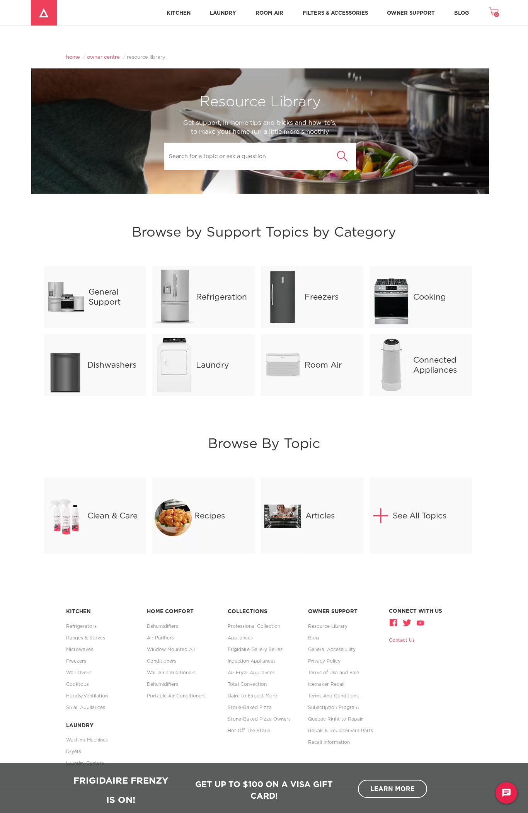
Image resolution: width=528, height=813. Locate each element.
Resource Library (327, 626)
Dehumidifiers (162, 626)
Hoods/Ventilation (87, 695)
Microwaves (79, 649)
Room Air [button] (269, 12)
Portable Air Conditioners (176, 695)
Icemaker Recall (326, 684)
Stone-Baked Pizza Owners (259, 718)
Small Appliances (85, 707)
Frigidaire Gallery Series (255, 649)
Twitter (407, 622)
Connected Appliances (435, 364)
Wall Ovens (79, 672)
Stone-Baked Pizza (250, 707)
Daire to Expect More (252, 695)
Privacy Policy (324, 660)
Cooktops (77, 684)
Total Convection (247, 684)
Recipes (209, 515)
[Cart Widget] (493, 11)
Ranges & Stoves (85, 637)
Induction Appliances (252, 660)
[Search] (342, 156)
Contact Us (402, 640)
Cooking (429, 296)
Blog (461, 12)
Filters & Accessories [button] (335, 12)
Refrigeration (221, 296)
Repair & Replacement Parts (340, 730)
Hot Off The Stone (249, 730)
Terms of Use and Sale (333, 672)
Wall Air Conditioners (171, 672)
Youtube (419, 622)
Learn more (392, 788)
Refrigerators (81, 626)
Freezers (322, 296)
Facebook (394, 622)
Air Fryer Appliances (251, 672)
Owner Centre (103, 57)
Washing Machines (87, 739)
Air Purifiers (160, 637)
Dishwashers (111, 364)
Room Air (323, 364)
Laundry (212, 364)
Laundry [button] (223, 12)
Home (73, 57)
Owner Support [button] (411, 12)
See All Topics (419, 515)
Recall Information (329, 742)
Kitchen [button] (179, 12)
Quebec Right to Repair (335, 718)
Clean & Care (112, 515)
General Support (105, 296)
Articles (320, 515)
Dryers (73, 751)
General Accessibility (332, 649)
